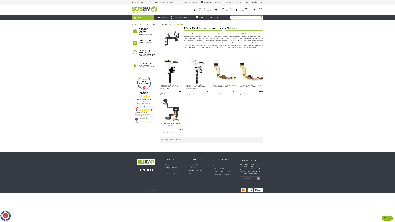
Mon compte (193, 165)
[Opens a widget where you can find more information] (387, 218)
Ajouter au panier (167, 81)
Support (201, 17)
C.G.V (166, 170)
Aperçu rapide (176, 81)
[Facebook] (140, 170)
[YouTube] (147, 170)
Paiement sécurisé (195, 170)
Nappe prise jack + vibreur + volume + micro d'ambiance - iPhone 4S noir (169, 86)
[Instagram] (151, 170)
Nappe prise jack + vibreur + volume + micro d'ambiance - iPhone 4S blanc (196, 86)
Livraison (192, 168)
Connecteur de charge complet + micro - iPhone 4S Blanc (251, 85)
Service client (198, 160)
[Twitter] (144, 170)
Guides (162, 17)
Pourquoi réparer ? (171, 168)
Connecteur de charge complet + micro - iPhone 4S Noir (224, 85)
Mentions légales (171, 173)
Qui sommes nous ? (172, 165)
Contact (214, 17)
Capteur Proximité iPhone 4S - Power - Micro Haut (170, 124)
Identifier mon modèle (181, 17)
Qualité (191, 173)
